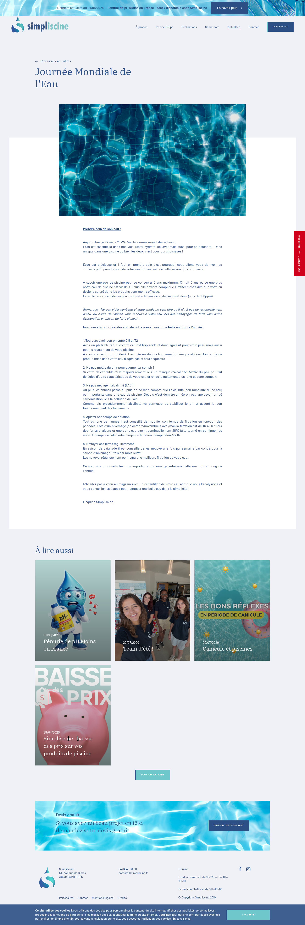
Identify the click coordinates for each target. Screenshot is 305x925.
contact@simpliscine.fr (133, 873)
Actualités (234, 27)
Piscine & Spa (164, 27)
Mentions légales (102, 898)
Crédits (122, 898)
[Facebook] (240, 869)
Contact (254, 27)
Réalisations (189, 27)
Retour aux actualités (55, 61)
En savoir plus (181, 918)
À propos (142, 27)
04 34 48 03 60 (299, 241)
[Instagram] (248, 869)
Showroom (212, 27)
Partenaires (66, 898)
